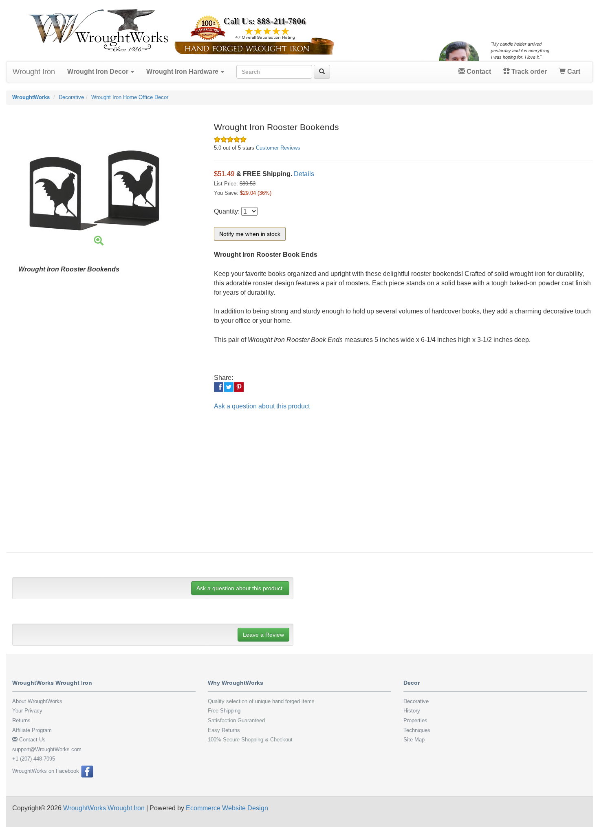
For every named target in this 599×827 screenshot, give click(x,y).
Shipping (230, 711)
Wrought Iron (34, 72)
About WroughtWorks (37, 701)
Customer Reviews (278, 148)
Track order (528, 71)
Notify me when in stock (249, 234)
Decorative (71, 97)
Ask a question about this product (262, 406)
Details (304, 173)
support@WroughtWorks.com (46, 749)
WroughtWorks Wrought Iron (104, 808)
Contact (478, 71)
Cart (573, 71)
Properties (415, 720)
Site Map (414, 740)
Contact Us (32, 740)
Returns (21, 720)
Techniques (416, 730)
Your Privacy (27, 711)
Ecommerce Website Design (227, 808)
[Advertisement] (256, 487)
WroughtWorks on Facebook (46, 771)
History (411, 711)
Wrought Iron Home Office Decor (129, 97)
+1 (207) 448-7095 (33, 759)
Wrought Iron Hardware (183, 71)
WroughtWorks (31, 97)
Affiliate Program (32, 730)
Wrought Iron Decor (98, 71)
